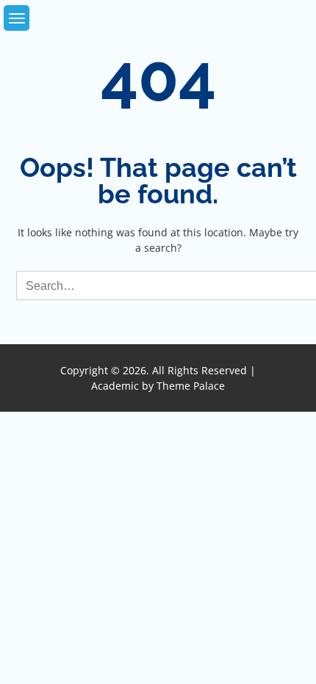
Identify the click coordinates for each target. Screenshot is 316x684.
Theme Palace (191, 386)
